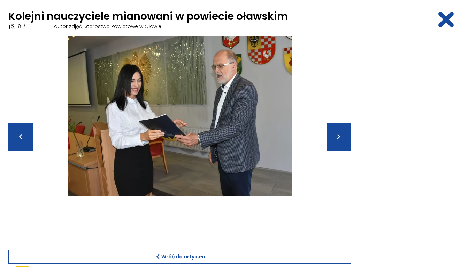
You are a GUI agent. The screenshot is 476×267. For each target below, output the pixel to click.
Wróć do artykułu (183, 256)
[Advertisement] (413, 140)
